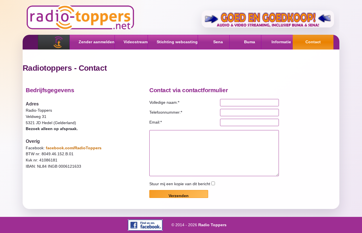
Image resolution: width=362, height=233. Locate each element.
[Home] (58, 42)
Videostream (136, 42)
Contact (313, 42)
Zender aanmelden (97, 42)
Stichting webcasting (177, 42)
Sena (218, 42)
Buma (249, 42)
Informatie (281, 42)
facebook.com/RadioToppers (74, 148)
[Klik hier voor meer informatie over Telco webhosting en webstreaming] (268, 18)
